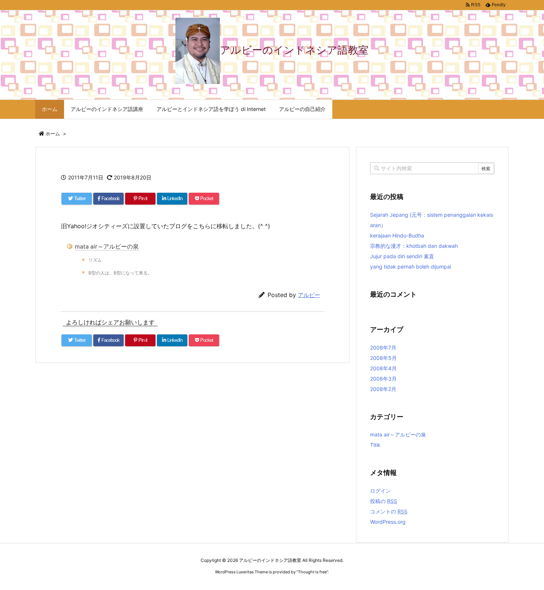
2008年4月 (383, 368)
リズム (95, 260)
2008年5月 (383, 358)
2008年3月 (383, 378)
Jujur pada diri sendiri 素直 (402, 256)
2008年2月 (383, 389)
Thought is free (312, 571)
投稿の (383, 501)
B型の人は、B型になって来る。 (120, 273)
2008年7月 (383, 347)
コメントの (388, 511)
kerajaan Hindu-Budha (397, 235)
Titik (375, 445)
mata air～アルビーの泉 (107, 246)
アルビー (309, 295)
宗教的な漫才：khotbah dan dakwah (414, 246)
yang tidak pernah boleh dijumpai (410, 266)
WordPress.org (388, 522)
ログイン (380, 491)
